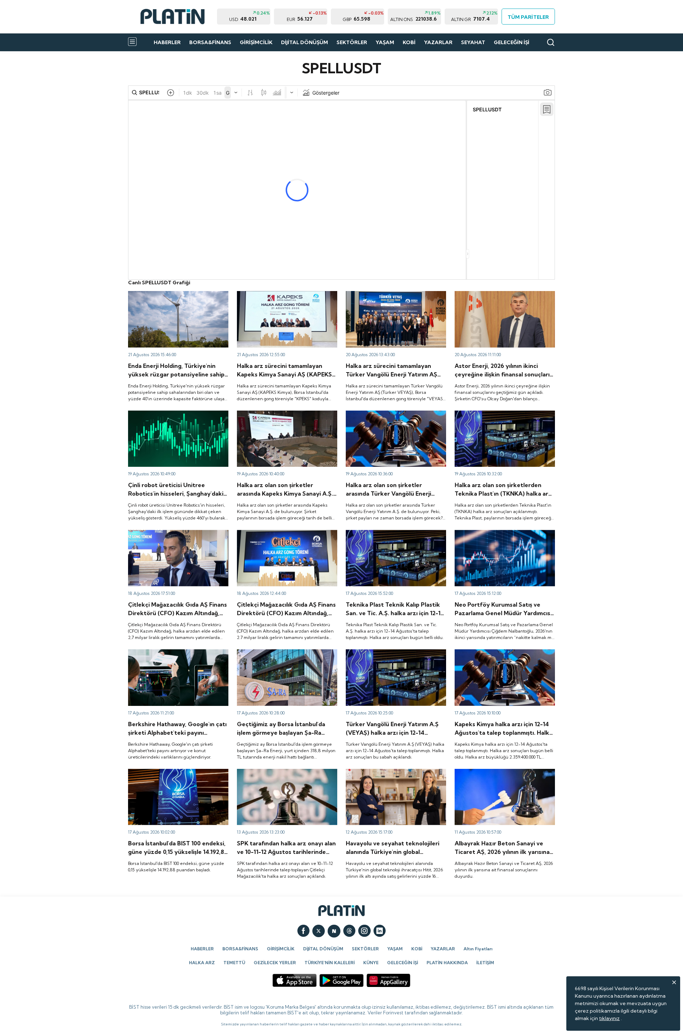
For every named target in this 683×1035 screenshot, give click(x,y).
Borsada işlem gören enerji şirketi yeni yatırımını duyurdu (172, 297)
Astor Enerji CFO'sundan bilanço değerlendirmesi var (492, 297)
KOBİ (409, 42)
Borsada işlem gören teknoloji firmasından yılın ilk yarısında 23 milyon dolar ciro (395, 775)
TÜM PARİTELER (528, 17)
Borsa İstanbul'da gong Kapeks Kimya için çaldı (285, 297)
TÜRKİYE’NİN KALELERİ (330, 962)
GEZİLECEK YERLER (275, 962)
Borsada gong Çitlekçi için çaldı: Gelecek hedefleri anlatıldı (284, 536)
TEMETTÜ (234, 962)
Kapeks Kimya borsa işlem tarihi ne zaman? (287, 414)
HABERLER (167, 42)
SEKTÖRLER (352, 42)
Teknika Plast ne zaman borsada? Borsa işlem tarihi (501, 417)
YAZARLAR (438, 42)
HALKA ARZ (202, 962)
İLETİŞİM (485, 962)
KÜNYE (370, 962)
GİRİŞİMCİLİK (256, 42)
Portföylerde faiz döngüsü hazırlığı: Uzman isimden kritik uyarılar (504, 536)
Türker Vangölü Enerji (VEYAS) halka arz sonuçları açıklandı (392, 655)
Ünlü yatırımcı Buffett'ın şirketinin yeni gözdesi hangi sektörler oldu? (172, 655)
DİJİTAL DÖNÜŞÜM (304, 42)
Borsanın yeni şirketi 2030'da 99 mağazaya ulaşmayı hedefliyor (177, 536)
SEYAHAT (473, 42)
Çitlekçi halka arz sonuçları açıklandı (279, 772)
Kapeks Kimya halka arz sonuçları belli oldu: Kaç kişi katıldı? (505, 655)
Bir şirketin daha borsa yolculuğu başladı (392, 294)
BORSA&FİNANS (210, 42)
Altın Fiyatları (478, 948)
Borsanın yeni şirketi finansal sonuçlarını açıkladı (500, 775)
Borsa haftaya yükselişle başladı (165, 772)
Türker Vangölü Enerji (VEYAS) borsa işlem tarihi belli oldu (395, 417)
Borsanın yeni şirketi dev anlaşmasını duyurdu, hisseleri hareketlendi (279, 655)
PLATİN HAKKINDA (447, 962)
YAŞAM (385, 42)
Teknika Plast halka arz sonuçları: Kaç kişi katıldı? (393, 536)
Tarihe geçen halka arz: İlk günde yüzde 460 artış (174, 417)
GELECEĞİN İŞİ (511, 42)
